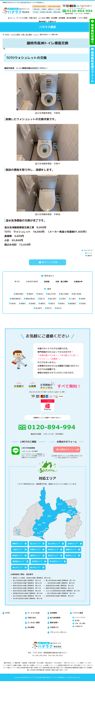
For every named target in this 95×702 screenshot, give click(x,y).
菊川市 (49, 308)
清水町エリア (53, 549)
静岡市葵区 (19, 294)
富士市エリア (35, 543)
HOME (7, 613)
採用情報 (62, 18)
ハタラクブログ (32, 281)
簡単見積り (43, 21)
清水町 (13, 303)
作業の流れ (33, 18)
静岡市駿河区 (16, 299)
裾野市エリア (71, 549)
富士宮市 (53, 299)
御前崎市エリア (18, 561)
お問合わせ (52, 21)
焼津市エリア (71, 555)
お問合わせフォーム (68, 449)
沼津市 (63, 299)
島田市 (52, 303)
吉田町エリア (37, 561)
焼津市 (62, 303)
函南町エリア (17, 555)
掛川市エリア (35, 567)
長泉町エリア (35, 549)
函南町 (33, 303)
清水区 (40, 294)
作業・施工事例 (62, 281)
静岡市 (31, 294)
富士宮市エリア (54, 543)
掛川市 (59, 308)
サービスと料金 (22, 18)
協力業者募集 (71, 18)
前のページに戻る (49, 262)
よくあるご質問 (44, 18)
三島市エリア (17, 549)
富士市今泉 (52, 294)
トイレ (89, 253)
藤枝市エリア (35, 555)
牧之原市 (39, 308)
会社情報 (54, 18)
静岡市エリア (17, 543)
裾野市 (23, 303)
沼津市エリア (73, 543)
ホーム (12, 18)
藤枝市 (89, 256)
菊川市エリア (17, 567)
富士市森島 (64, 294)
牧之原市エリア (56, 561)
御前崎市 (73, 303)
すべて (17, 281)
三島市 (73, 299)
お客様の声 (78, 281)
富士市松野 (77, 294)
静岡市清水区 (30, 299)
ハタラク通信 (82, 18)
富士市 (42, 299)
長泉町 (83, 299)
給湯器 (46, 281)
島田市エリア (53, 555)
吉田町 (83, 303)
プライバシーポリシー (58, 632)
